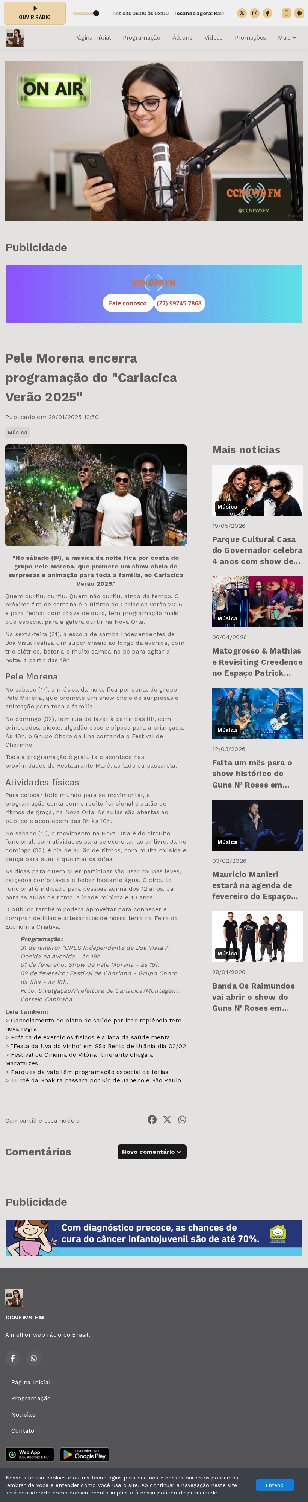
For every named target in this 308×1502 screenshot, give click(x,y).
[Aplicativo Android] (299, 13)
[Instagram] (255, 13)
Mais (285, 37)
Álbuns (182, 37)
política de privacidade (187, 1493)
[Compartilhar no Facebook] (152, 1121)
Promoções (250, 37)
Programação (141, 37)
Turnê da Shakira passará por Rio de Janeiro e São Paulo (96, 1080)
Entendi (275, 1485)
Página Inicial (92, 37)
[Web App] (286, 13)
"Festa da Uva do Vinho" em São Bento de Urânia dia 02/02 (98, 1046)
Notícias (23, 1414)
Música (17, 432)
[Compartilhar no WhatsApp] (182, 1121)
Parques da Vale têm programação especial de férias (89, 1071)
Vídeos (213, 37)
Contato (23, 1430)
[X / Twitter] (242, 13)
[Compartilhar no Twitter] (167, 1121)
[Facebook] (267, 13)
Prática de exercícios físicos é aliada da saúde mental (91, 1037)
